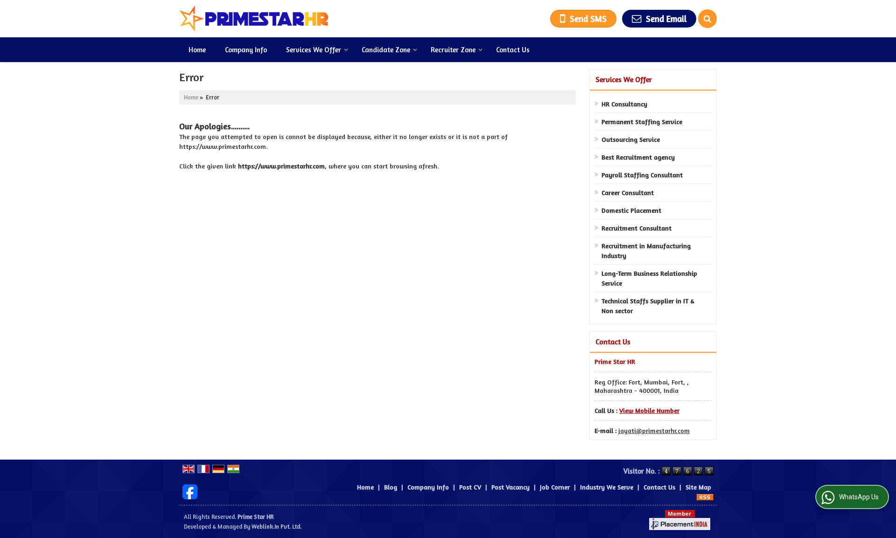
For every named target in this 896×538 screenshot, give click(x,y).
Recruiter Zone (453, 49)
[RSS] (705, 497)
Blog (390, 487)
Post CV (470, 487)
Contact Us (513, 49)
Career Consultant (628, 192)
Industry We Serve (606, 487)
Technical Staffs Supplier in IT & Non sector (648, 305)
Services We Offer (313, 49)
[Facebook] (189, 491)
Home (197, 49)
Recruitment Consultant (637, 228)
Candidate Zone (386, 49)
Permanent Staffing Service (642, 122)
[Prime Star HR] (254, 19)
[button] (649, 410)
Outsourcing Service (631, 139)
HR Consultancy (624, 104)
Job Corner (555, 487)
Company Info (246, 49)
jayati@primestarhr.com (654, 430)
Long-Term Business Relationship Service (649, 278)
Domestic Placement (631, 210)
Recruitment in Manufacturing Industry (646, 250)
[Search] (707, 18)
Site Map (698, 487)
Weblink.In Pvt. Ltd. (276, 526)
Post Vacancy (510, 487)
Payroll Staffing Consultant (642, 175)
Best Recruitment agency (638, 157)
